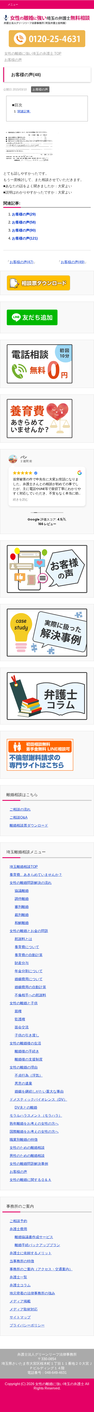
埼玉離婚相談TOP (24, 867)
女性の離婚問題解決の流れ (31, 883)
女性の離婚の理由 (24, 1067)
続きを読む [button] (20, 500)
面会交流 (22, 1027)
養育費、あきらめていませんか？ (36, 875)
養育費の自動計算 (29, 955)
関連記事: (24, 111)
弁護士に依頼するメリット (31, 1253)
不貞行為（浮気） (29, 1075)
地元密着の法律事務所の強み (32, 1293)
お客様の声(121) (25, 238)
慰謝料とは (23, 939)
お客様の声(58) (24, 222)
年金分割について (29, 971)
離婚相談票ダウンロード (29, 825)
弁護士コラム (20, 1285)
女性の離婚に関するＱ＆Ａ (30, 1180)
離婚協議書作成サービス (34, 1237)
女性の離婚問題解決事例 (29, 1164)
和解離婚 (22, 923)
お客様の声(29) (24, 214)
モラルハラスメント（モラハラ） (36, 1115)
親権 (18, 1011)
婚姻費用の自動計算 (30, 987)
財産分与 (22, 963)
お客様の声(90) (24, 230)
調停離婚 (22, 899)
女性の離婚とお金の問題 (29, 931)
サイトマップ (20, 1317)
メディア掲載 (20, 1301)
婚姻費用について (29, 979)
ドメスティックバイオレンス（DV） (38, 1099)
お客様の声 (40, 89)
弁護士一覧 (18, 1277)
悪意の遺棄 (23, 1083)
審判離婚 (22, 907)
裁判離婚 (22, 915)
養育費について (27, 947)
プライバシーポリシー (27, 1325)
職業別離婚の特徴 (24, 1139)
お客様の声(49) (72, 262)
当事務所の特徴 (22, 1261)
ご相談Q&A (19, 817)
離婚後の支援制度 (29, 1059)
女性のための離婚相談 (27, 1147)
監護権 (20, 1019)
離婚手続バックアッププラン (37, 1245)
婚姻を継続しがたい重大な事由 (39, 1091)
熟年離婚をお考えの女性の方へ (34, 1123)
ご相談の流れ (20, 809)
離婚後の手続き (27, 1051)
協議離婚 (22, 891)
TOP (32, 53)
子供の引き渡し (27, 1035)
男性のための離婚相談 (27, 1156)
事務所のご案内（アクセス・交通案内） (41, 1269)
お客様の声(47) (21, 262)
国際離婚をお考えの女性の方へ (34, 1131)
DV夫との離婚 (26, 1107)
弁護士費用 (18, 1229)
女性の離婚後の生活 (25, 1043)
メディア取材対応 (24, 1309)
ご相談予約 (18, 1221)
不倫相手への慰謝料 (30, 995)
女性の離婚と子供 (24, 1003)
